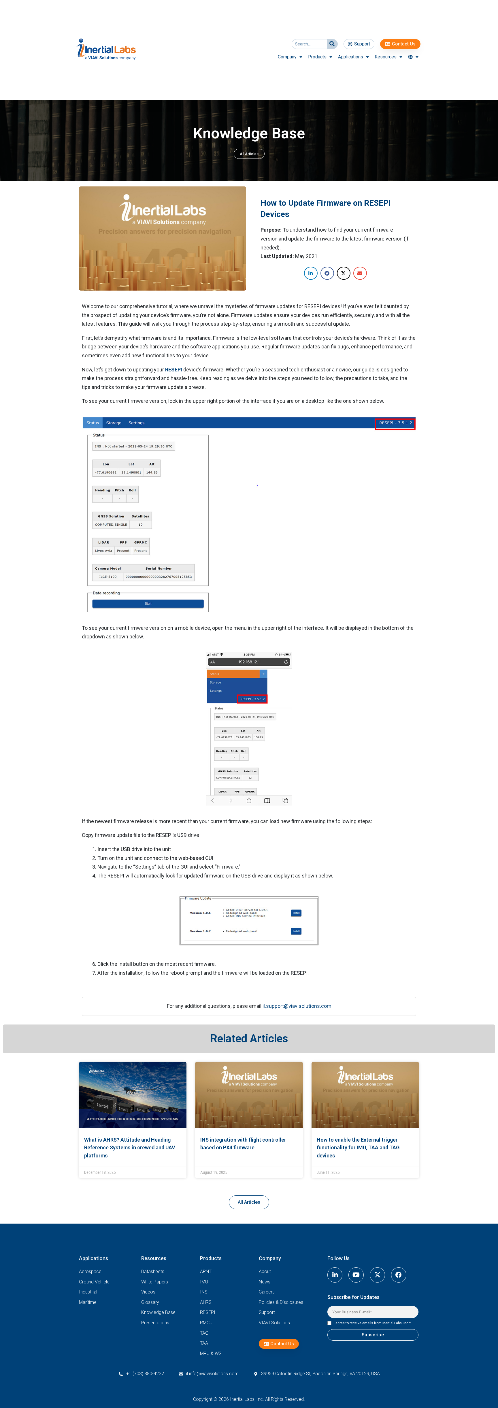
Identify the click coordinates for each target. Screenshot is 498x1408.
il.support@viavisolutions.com (297, 1006)
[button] (311, 273)
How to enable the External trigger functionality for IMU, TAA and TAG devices (358, 1148)
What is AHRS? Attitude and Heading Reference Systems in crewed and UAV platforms (129, 1148)
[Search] (332, 44)
